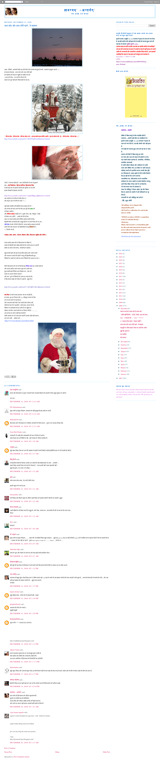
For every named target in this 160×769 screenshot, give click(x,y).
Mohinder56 (14, 419)
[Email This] (5, 376)
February (124, 371)
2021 (121, 263)
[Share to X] (10, 376)
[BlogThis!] (8, 376)
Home (57, 752)
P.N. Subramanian (16, 407)
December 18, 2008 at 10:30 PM (25, 686)
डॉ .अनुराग (13, 534)
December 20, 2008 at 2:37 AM (24, 742)
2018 (121, 273)
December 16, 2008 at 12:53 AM (25, 426)
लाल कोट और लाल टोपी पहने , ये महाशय (131, 324)
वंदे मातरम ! (123, 337)
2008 (121, 306)
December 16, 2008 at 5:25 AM (24, 501)
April (123, 364)
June (122, 358)
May (122, 361)
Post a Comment (9, 748)
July (122, 354)
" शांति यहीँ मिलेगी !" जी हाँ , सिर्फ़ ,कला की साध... (134, 314)
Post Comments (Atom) (21, 757)
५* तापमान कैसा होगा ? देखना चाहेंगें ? (131, 321)
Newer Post (8, 752)
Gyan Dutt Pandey (16, 432)
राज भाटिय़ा (13, 574)
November (124, 341)
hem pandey (14, 494)
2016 (121, 279)
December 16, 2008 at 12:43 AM (25, 414)
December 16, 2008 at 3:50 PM (24, 613)
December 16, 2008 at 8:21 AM (24, 556)
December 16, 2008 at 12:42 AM (25, 401)
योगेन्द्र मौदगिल (14, 680)
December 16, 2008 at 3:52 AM (24, 471)
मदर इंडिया (123, 334)
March (123, 368)
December (124, 308)
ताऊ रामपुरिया (14, 389)
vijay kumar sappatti (17, 712)
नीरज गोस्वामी (14, 507)
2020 (121, 266)
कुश (11, 477)
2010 (121, 299)
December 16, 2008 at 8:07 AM (24, 544)
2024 (121, 253)
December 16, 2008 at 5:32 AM (24, 516)
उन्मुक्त (12, 447)
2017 (121, 276)
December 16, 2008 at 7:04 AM (24, 529)
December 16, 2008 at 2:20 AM (24, 441)
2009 (121, 302)
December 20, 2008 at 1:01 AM (24, 707)
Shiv (11, 522)
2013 (121, 289)
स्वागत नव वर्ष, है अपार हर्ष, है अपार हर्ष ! (131, 311)
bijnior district (15, 592)
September (124, 348)
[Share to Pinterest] (15, 376)
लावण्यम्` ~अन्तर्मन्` (80, 10)
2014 (121, 286)
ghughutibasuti (15, 604)
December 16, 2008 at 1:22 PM (24, 568)
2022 (121, 260)
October (123, 345)
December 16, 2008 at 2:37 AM (24, 454)
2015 (121, 283)
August (123, 351)
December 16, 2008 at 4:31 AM (24, 489)
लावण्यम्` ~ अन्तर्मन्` (16, 692)
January (123, 374)
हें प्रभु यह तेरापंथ (15, 619)
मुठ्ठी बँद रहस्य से (124, 331)
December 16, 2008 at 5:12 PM (24, 644)
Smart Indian (14, 667)
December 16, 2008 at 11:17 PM (25, 662)
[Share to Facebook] (12, 376)
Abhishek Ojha (15, 549)
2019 (121, 270)
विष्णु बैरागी (13, 459)
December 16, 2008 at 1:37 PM (24, 586)
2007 (121, 378)
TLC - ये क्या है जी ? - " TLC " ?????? (131, 318)
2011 (121, 296)
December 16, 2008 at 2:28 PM (24, 598)
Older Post (106, 752)
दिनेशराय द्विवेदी (14, 562)
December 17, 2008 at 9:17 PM (24, 674)
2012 (121, 293)
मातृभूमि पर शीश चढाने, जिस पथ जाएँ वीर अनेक (133, 328)
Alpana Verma (15, 650)
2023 (121, 257)
